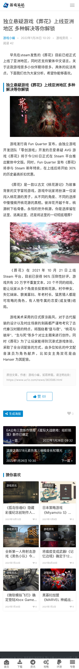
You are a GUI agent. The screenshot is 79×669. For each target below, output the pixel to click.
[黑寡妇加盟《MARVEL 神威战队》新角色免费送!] (58, 580)
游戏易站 (29, 658)
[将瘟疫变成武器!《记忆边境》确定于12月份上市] (58, 536)
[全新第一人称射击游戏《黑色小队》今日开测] (21, 536)
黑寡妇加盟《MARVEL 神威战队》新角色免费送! (56, 597)
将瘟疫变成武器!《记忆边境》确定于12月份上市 (58, 554)
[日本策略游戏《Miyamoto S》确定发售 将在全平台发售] (58, 492)
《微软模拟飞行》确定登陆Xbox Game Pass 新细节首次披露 (20, 597)
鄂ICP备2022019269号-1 (59, 658)
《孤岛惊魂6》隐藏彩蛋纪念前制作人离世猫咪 (20, 510)
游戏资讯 (62, 38)
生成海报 (14, 413)
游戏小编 (9, 38)
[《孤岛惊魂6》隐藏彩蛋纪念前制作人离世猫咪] (21, 492)
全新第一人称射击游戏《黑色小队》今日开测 (20, 554)
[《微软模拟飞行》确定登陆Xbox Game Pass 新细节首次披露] (21, 580)
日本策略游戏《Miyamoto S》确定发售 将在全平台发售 (58, 510)
